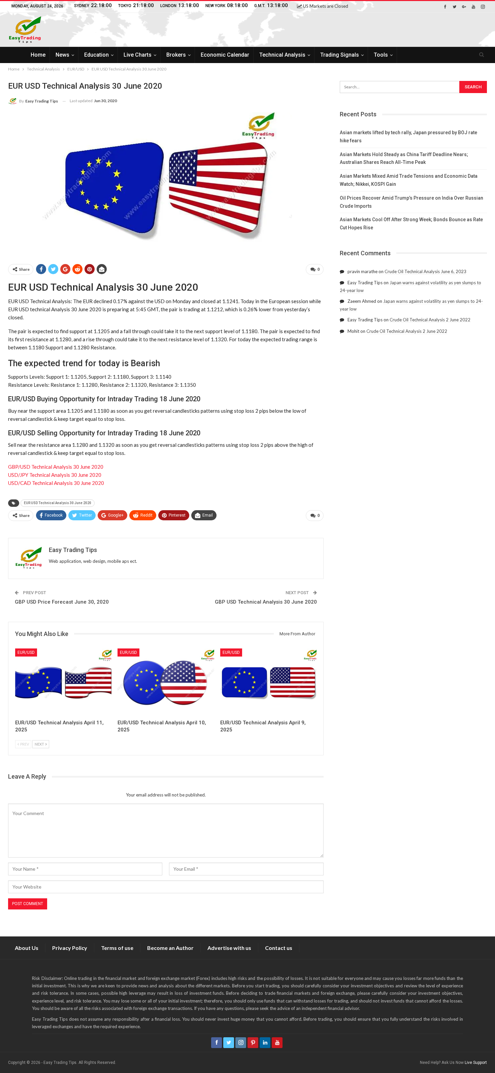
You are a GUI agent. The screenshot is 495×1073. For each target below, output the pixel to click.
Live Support (476, 1062)
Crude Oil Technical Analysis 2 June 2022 (430, 319)
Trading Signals (339, 55)
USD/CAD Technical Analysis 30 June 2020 (56, 483)
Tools (381, 55)
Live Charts (138, 55)
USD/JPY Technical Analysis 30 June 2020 (54, 475)
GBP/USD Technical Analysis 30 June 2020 (55, 467)
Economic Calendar (225, 55)
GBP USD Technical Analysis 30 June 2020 (266, 602)
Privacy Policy (69, 948)
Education (96, 55)
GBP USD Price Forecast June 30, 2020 (62, 602)
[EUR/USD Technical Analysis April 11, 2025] (63, 682)
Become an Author (170, 948)
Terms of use (117, 948)
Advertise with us (229, 948)
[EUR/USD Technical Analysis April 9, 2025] (268, 682)
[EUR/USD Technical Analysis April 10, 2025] (166, 682)
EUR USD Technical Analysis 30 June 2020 (57, 503)
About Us (26, 948)
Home (38, 55)
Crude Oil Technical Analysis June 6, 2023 (425, 271)
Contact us (278, 948)
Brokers (176, 55)
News (62, 55)
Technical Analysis (282, 55)
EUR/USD (26, 652)
